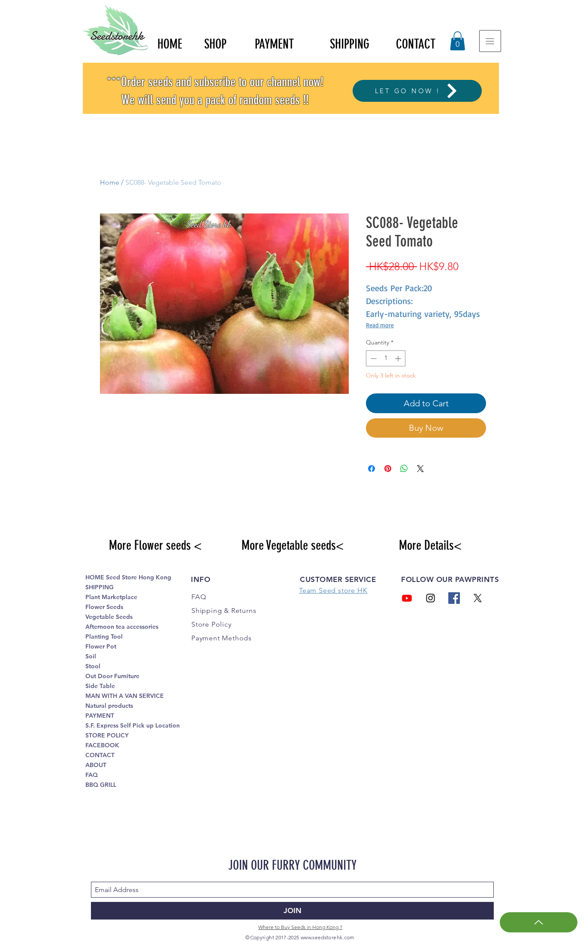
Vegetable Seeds (109, 617)
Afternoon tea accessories (121, 626)
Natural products (109, 706)
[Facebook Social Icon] (454, 598)
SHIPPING (99, 587)
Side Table (100, 686)
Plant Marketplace (111, 597)
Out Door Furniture (112, 676)
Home (109, 182)
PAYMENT (99, 715)
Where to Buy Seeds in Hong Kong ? (300, 927)
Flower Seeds (104, 607)
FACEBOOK (102, 745)
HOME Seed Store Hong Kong (128, 577)
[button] (457, 40)
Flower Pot (100, 646)
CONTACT (100, 755)
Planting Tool (104, 636)
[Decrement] (372, 358)
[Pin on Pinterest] (388, 468)
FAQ (91, 775)
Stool (92, 666)
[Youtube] (407, 598)
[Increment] (398, 358)
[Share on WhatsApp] (404, 468)
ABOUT (95, 765)
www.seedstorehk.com (327, 937)
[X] (477, 598)
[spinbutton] (385, 358)
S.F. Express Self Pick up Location (132, 725)
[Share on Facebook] (371, 468)
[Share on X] (420, 468)
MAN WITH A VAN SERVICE (124, 696)
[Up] (538, 922)
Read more (380, 325)
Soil (90, 656)
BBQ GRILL (100, 785)
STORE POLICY (107, 735)
